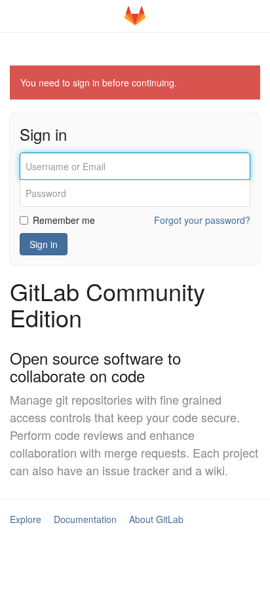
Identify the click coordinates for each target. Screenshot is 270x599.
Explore (25, 519)
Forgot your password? (202, 220)
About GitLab (156, 519)
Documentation (85, 519)
